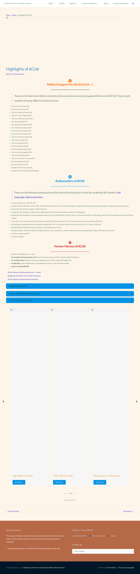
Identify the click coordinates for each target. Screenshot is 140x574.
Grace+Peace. (111, 568)
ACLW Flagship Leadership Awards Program (23, 279)
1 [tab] (64, 493)
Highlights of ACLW (23, 476)
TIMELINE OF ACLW (63, 476)
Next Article (128, 511)
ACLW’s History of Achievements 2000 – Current (24, 272)
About (8, 74)
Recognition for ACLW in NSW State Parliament (24, 276)
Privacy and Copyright (126, 568)
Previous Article (12, 511)
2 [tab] (67, 493)
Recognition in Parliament (107, 476)
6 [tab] (75, 493)
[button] (133, 3)
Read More (19, 482)
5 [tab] (73, 493)
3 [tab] (69, 493)
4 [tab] (71, 493)
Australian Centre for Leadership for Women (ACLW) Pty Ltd (44, 568)
